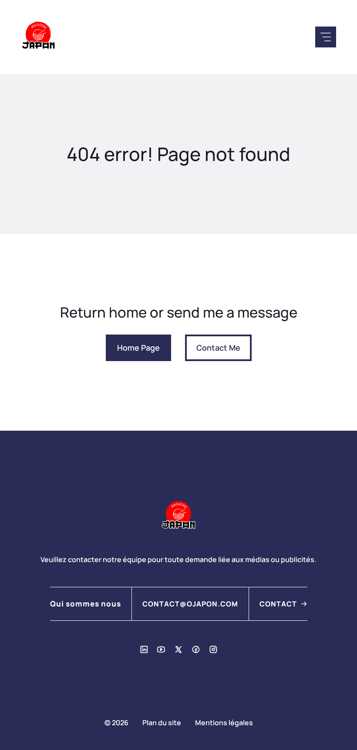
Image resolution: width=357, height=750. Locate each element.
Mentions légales (224, 722)
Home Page (138, 347)
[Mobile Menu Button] (325, 37)
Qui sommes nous (85, 604)
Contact (278, 604)
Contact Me (218, 347)
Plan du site (161, 722)
